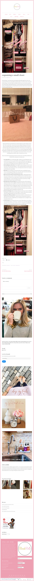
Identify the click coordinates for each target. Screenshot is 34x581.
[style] (11, 575)
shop (11, 16)
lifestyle (14, 14)
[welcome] (9, 575)
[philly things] (22, 575)
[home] (17, 575)
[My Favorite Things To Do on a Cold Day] (15, 484)
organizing (18, 265)
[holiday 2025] (24, 575)
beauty (19, 14)
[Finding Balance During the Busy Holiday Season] (27, 494)
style (10, 14)
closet (14, 265)
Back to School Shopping (5, 507)
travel (28, 14)
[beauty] (15, 575)
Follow (4, 361)
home (24, 14)
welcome (6, 14)
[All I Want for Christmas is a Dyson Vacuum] (6, 484)
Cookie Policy (14, 579)
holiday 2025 (22, 16)
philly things (16, 16)
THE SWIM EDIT (4, 509)
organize (8, 265)
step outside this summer (5, 506)
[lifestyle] (13, 575)
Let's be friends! (6, 354)
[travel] (19, 575)
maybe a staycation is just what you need (7, 504)
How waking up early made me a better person (8, 511)
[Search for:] (17, 294)
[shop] (20, 575)
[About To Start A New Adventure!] (27, 484)
